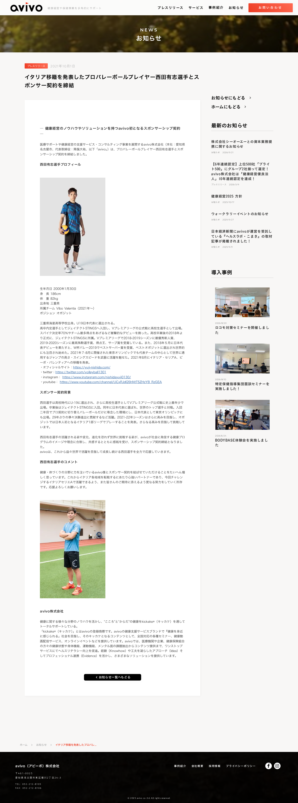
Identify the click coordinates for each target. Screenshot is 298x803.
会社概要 (198, 766)
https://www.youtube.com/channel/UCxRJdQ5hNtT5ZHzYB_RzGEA (111, 382)
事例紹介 (216, 7)
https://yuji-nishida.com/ (91, 367)
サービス (196, 7)
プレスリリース (170, 7)
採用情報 (215, 766)
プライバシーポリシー (241, 766)
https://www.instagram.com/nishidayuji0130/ (96, 377)
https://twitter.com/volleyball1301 (80, 372)
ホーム (23, 745)
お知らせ (236, 7)
